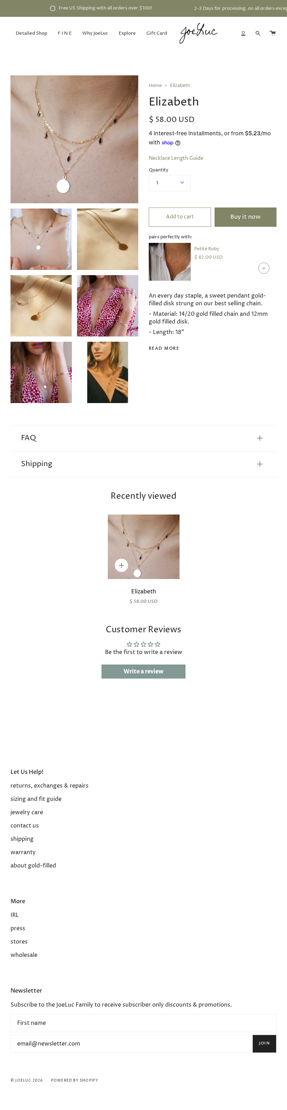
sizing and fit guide (36, 799)
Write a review (143, 671)
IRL (14, 915)
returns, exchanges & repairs (49, 786)
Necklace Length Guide (176, 158)
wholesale (23, 955)
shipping (22, 839)
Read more (164, 348)
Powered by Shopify (75, 1080)
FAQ (28, 438)
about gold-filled (33, 866)
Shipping (36, 464)
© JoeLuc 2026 (26, 1080)
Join (264, 1043)
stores (19, 942)
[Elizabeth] (144, 547)
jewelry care (26, 812)
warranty (23, 852)
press (17, 928)
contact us (24, 826)
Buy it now (245, 217)
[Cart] (272, 33)
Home (155, 85)
